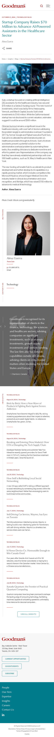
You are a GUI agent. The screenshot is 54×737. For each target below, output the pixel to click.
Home (4, 59)
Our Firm (6, 692)
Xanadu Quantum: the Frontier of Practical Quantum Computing (27, 588)
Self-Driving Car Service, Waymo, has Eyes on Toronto (27, 516)
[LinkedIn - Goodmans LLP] (3, 715)
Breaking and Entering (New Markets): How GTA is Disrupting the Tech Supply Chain (28, 443)
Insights (10, 59)
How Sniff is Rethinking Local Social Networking (24, 480)
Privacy (27, 729)
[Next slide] (4, 326)
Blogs (17, 59)
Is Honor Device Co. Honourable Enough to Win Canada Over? (28, 552)
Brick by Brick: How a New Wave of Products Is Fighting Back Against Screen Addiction (26, 406)
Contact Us (8, 709)
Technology (12, 284)
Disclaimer (11, 729)
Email (9, 270)
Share (9, 48)
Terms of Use (20, 729)
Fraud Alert (34, 731)
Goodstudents (11, 666)
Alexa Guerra (7, 41)
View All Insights (28, 614)
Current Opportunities (15, 659)
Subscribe (9, 673)
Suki (4, 100)
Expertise (6, 696)
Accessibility (40, 729)
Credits (27, 734)
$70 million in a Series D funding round (18, 106)
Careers (6, 705)
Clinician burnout (9, 126)
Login (33, 729)
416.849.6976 (14, 267)
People (5, 687)
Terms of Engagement (22, 731)
